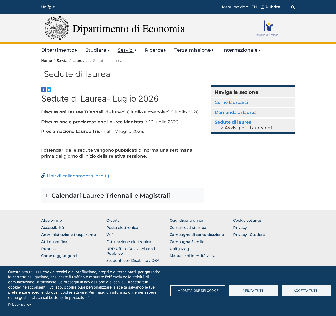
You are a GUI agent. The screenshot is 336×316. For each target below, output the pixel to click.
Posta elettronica (122, 227)
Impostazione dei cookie (198, 290)
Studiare (95, 50)
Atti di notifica (54, 242)
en (254, 7)
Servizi (126, 50)
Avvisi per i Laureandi (248, 127)
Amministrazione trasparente (68, 234)
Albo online (51, 220)
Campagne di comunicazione (197, 234)
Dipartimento (57, 50)
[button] (122, 195)
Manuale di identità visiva (193, 256)
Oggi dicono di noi (186, 220)
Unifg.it (48, 7)
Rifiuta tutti (253, 290)
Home (46, 61)
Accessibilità (52, 227)
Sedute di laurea (233, 122)
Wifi (110, 234)
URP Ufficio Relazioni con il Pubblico (131, 251)
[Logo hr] (273, 28)
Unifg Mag (179, 249)
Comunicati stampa (188, 227)
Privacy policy (19, 304)
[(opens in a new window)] (43, 89)
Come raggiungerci (59, 256)
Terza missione (192, 50)
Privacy (240, 227)
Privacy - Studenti (249, 234)
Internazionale (240, 50)
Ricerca (154, 50)
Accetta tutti (306, 290)
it (262, 7)
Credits (113, 220)
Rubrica (273, 7)
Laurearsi (80, 61)
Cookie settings (247, 220)
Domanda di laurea (236, 112)
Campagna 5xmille (187, 242)
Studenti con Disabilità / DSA (133, 260)
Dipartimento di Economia (128, 28)
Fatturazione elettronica (128, 242)
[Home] (57, 28)
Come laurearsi (231, 102)
